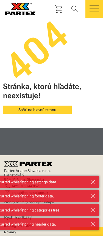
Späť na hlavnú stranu (37, 110)
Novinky (10, 232)
